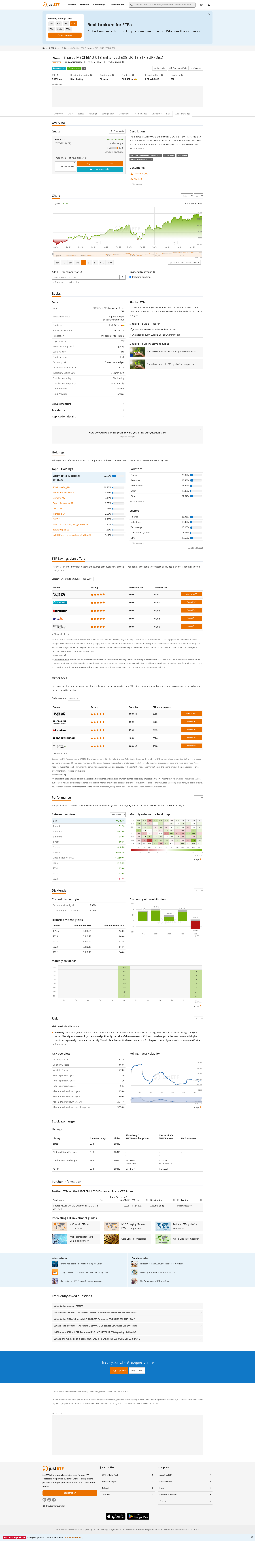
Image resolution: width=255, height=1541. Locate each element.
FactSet (109, 1391)
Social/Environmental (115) (141, 159)
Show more (138, 184)
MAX (110, 262)
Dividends (157, 113)
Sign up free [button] (119, 1370)
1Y (83, 262)
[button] (159, 68)
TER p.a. (135, 1200)
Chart (70, 113)
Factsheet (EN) (140, 173)
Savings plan (108, 113)
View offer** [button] (191, 594)
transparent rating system (87, 667)
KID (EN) (137, 178)
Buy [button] (88, 163)
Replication (182, 1200)
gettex (102, 1391)
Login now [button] (137, 1370)
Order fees (124, 113)
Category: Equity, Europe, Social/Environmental (156, 334)
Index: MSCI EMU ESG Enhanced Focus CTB (154, 329)
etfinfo (85, 1391)
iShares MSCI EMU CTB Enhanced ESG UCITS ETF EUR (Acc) (77, 1207)
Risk (168, 113)
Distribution (156, 1200)
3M (70, 262)
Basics (81, 113)
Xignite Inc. (93, 1391)
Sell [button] (111, 163)
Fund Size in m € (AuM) (118, 1199)
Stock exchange (182, 113)
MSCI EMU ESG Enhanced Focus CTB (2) (145, 155)
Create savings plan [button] (101, 169)
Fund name (58, 1200)
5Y (95, 262)
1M (63, 262)
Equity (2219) (169, 155)
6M (77, 262)
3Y (89, 262)
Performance (140, 113)
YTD (102, 262)
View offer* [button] (192, 602)
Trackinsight (75, 1391)
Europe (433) (182, 155)
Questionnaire (157, 432)
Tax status (58, 410)
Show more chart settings (67, 282)
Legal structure (62, 404)
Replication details (64, 416)
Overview (58, 113)
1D (57, 262)
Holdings (92, 113)
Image (196, 859)
